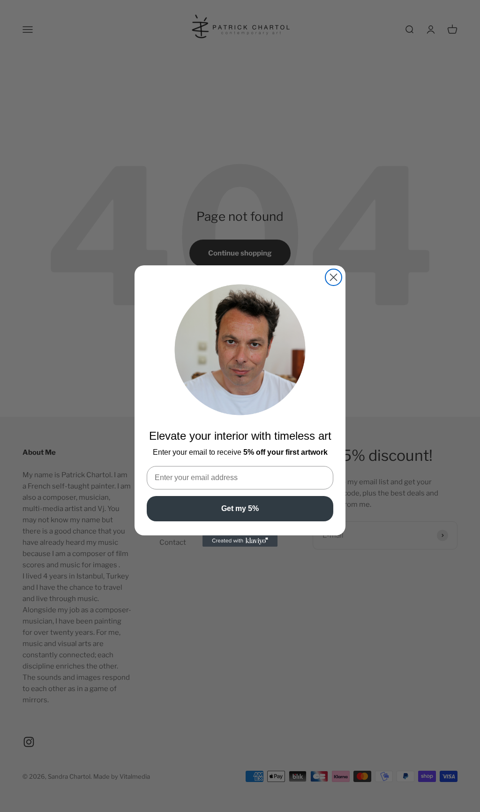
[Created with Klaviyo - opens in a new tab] (240, 541)
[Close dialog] (333, 277)
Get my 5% (240, 508)
